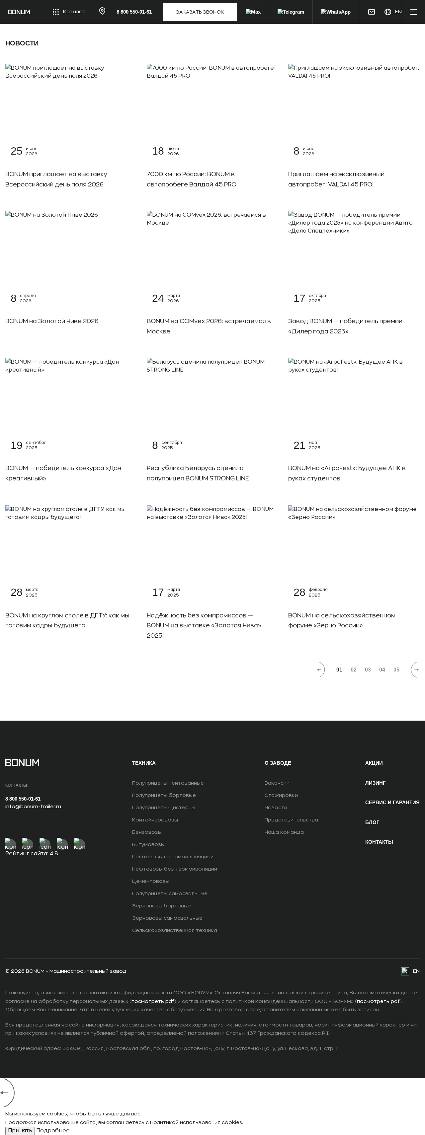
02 (354, 670)
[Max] (253, 12)
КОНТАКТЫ (379, 842)
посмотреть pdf (152, 1001)
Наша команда (284, 832)
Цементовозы (150, 881)
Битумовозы (148, 844)
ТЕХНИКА (144, 763)
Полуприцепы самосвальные (170, 893)
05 (396, 670)
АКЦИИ (374, 763)
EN (416, 971)
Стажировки (281, 795)
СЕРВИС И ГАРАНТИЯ (392, 802)
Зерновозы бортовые (161, 905)
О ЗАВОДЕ (278, 763)
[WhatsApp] (335, 12)
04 (382, 670)
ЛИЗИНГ (375, 783)
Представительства (291, 819)
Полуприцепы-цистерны (163, 807)
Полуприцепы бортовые (164, 795)
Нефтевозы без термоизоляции (174, 869)
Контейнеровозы (155, 819)
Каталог (74, 11)
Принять (20, 1130)
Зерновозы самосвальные (167, 918)
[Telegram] (290, 12)
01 (339, 670)
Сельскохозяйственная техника (174, 930)
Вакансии (277, 783)
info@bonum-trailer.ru (33, 806)
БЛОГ (372, 822)
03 (368, 670)
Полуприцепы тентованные (168, 783)
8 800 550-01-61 (23, 799)
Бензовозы (147, 832)
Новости (276, 807)
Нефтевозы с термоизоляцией (172, 856)
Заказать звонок (200, 12)
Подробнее (53, 1130)
